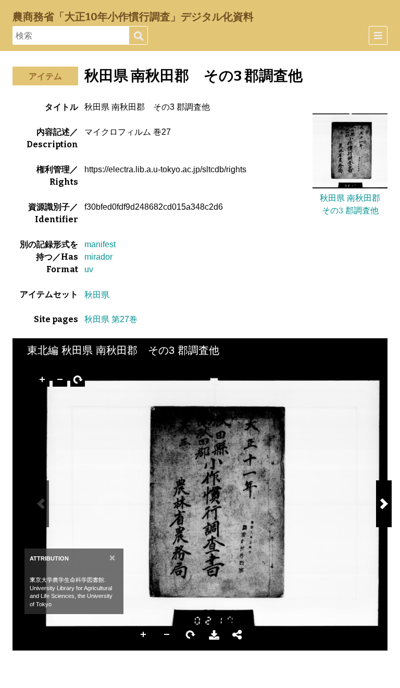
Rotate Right (190, 635)
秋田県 (96, 294)
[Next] (384, 503)
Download (214, 635)
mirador (98, 256)
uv (88, 269)
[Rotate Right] (77, 379)
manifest (100, 244)
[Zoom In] (42, 379)
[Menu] (378, 35)
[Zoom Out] (60, 379)
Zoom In (143, 635)
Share (237, 635)
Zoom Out (167, 635)
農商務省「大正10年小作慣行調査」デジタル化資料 (133, 16)
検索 (138, 36)
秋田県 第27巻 (111, 319)
